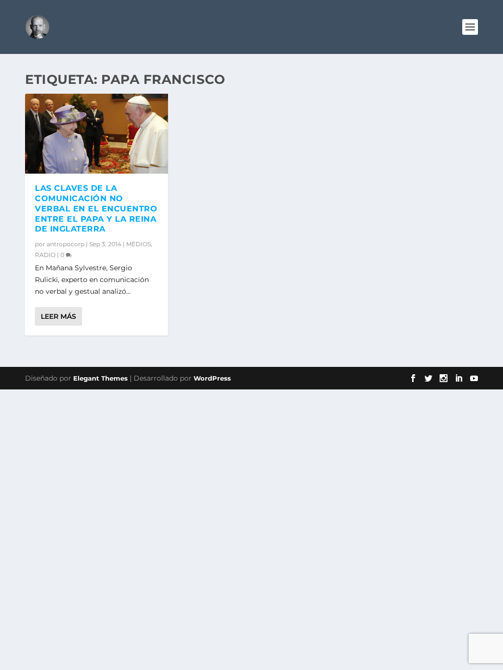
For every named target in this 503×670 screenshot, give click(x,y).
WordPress (212, 378)
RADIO (45, 254)
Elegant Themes (100, 378)
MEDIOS (138, 244)
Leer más (58, 316)
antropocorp (65, 244)
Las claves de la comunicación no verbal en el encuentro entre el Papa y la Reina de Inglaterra (96, 208)
